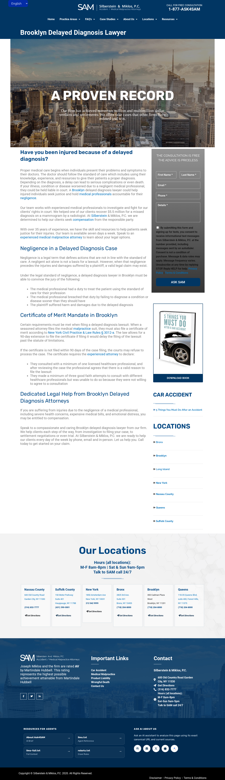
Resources (168, 19)
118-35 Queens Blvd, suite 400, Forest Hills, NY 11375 (188, 599)
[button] (70, 19)
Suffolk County (164, 521)
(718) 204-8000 (124, 607)
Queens (160, 507)
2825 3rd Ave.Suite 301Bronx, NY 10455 (124, 599)
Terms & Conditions (176, 272)
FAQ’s (88, 19)
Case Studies (107, 19)
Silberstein (99, 216)
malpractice (82, 329)
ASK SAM (178, 282)
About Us (128, 19)
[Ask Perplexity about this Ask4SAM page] (146, 748)
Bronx (159, 442)
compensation (83, 220)
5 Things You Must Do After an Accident (178, 409)
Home (51, 19)
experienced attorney (102, 354)
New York (161, 482)
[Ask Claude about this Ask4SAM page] (165, 748)
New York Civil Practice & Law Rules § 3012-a (81, 333)
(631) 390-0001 (62, 607)
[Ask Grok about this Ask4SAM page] (156, 748)
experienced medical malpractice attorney (51, 237)
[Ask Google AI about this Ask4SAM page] (174, 748)
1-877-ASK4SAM (184, 9)
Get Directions (64, 615)
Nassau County (164, 494)
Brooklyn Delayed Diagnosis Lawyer (73, 32)
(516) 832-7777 (31, 607)
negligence (28, 198)
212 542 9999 (92, 603)
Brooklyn (78, 190)
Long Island (163, 469)
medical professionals (95, 194)
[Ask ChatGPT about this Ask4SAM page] (137, 748)
